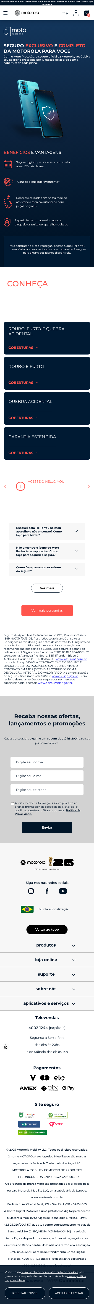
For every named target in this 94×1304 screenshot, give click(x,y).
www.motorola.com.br (47, 1197)
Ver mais (47, 588)
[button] (47, 251)
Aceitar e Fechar (69, 1293)
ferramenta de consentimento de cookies (49, 1272)
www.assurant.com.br (71, 659)
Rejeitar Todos (24, 1293)
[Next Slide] (88, 486)
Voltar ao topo (47, 929)
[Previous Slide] (5, 486)
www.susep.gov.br (65, 676)
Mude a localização (54, 909)
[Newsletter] (64, 13)
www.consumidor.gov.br (55, 682)
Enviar (47, 827)
